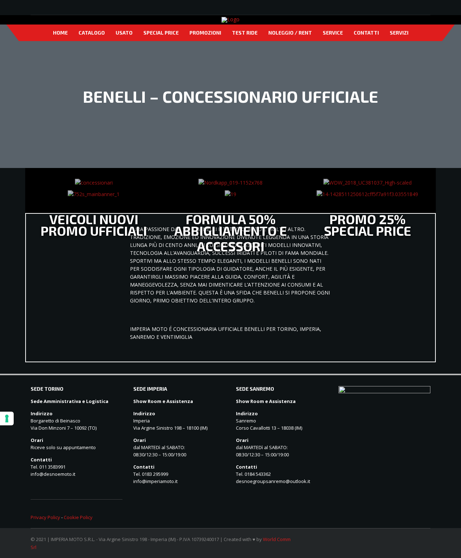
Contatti (366, 33)
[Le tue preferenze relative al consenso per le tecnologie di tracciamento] (7, 418)
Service (333, 33)
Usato (124, 33)
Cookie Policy (78, 517)
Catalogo (92, 33)
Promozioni (205, 33)
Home (60, 33)
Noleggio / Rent (290, 33)
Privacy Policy (45, 517)
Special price (161, 33)
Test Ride (245, 33)
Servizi (399, 33)
